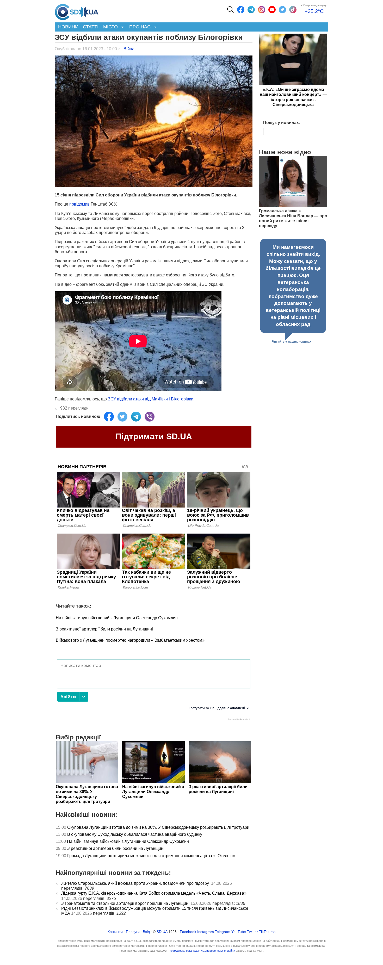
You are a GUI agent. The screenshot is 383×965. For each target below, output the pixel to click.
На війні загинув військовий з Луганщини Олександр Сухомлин (117, 618)
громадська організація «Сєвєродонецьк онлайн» (202, 950)
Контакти (115, 932)
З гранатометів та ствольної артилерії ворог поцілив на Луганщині (125, 903)
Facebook (188, 932)
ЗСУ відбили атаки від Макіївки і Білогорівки (150, 399)
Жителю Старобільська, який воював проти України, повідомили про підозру (135, 883)
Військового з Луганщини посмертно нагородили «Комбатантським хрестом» (130, 640)
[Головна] (76, 10)
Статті (90, 26)
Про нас (139, 27)
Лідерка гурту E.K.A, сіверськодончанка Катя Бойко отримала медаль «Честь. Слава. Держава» (153, 893)
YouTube (238, 932)
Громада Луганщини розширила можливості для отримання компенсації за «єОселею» (151, 855)
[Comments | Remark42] (153, 691)
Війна (128, 49)
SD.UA (162, 932)
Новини (68, 26)
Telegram (222, 932)
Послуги (133, 932)
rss (272, 932)
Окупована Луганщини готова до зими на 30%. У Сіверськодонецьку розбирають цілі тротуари (158, 827)
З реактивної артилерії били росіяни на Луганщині (104, 629)
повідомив (79, 204)
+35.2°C (314, 11)
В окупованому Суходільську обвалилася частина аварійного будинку (134, 834)
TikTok (264, 932)
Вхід (146, 932)
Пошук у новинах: (281, 122)
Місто (109, 27)
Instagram (205, 932)
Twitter (252, 932)
